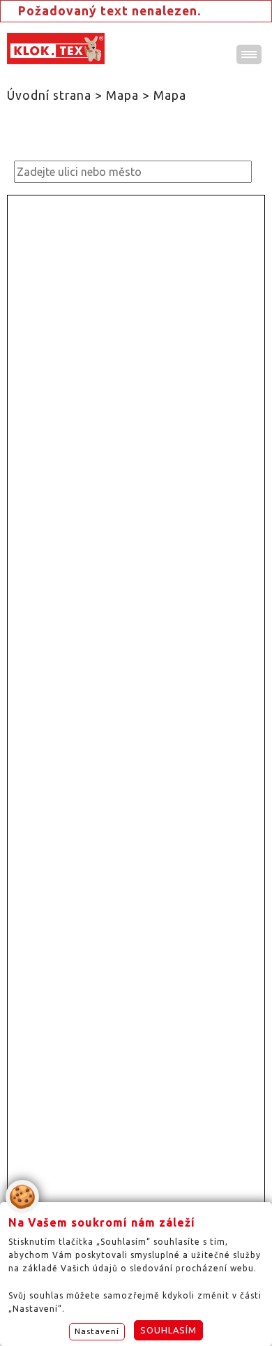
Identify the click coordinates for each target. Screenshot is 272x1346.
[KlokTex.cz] (56, 48)
